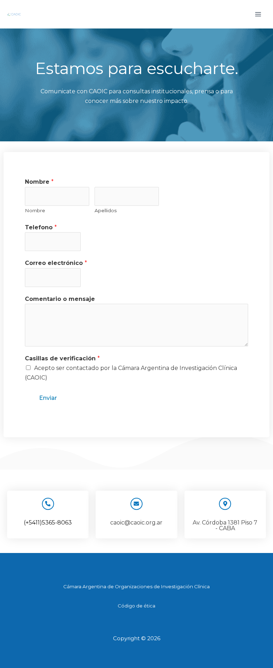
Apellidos (106, 210)
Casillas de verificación (62, 358)
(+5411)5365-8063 (48, 522)
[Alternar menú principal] (258, 14)
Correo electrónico (56, 263)
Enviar (48, 398)
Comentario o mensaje (60, 299)
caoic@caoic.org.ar (136, 522)
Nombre (39, 181)
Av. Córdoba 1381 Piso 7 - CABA (225, 525)
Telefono (41, 227)
